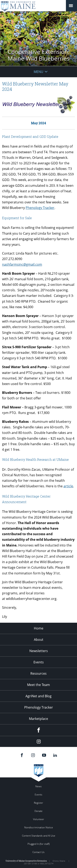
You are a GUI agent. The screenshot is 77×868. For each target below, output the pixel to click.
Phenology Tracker (40, 207)
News (38, 786)
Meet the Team (38, 684)
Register (38, 803)
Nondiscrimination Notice (38, 827)
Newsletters (38, 651)
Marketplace (38, 718)
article (68, 486)
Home (38, 628)
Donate (38, 811)
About (38, 639)
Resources (38, 673)
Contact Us (38, 852)
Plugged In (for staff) (38, 844)
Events (38, 662)
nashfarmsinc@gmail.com (22, 264)
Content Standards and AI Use (38, 835)
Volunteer (38, 819)
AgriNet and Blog (38, 696)
